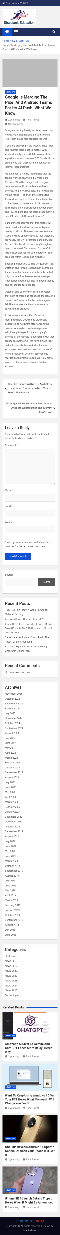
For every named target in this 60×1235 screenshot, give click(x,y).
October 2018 (12, 915)
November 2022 (13, 821)
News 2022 (11, 975)
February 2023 (12, 806)
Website (9, 522)
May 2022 (10, 851)
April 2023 (10, 797)
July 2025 (10, 713)
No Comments (15, 124)
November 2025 (13, 693)
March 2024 (11, 757)
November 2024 (13, 718)
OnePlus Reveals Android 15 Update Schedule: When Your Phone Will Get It (30, 1150)
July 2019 (10, 880)
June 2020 (10, 856)
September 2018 (14, 919)
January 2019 (12, 910)
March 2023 (11, 801)
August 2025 (12, 708)
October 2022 (12, 826)
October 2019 (12, 865)
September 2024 (14, 728)
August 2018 (12, 924)
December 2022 (13, 816)
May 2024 (10, 747)
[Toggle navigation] (16, 32)
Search (9, 574)
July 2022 (10, 841)
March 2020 (11, 860)
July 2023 (10, 782)
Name (9, 490)
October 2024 (12, 723)
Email (9, 506)
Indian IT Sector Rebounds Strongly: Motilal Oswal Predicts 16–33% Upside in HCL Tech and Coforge (28, 628)
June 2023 (10, 787)
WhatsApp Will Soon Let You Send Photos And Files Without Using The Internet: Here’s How (29, 408)
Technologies (12, 995)
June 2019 (10, 885)
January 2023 (12, 811)
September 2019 (14, 870)
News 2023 (11, 980)
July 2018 (10, 929)
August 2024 (12, 733)
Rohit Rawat (32, 119)
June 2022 (10, 846)
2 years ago (14, 119)
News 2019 (11, 965)
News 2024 (11, 92)
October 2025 (12, 698)
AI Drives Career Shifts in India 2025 (24, 619)
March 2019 (11, 900)
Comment (11, 445)
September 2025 (14, 703)
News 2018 (11, 960)
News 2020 (11, 970)
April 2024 (10, 752)
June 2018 (10, 934)
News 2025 (11, 990)
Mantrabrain (30, 1230)
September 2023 (14, 772)
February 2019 (12, 905)
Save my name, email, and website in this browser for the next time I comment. (27, 544)
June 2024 (10, 742)
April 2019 (10, 895)
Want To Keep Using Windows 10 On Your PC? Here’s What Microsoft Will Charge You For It (29, 1099)
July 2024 (10, 738)
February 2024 (12, 762)
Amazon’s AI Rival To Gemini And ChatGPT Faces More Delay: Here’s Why (28, 1047)
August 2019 (12, 875)
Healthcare (11, 956)
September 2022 (14, 831)
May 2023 (10, 792)
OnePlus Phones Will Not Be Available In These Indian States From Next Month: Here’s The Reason (30, 388)
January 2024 (12, 767)
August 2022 (12, 836)
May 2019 (10, 890)
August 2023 (12, 777)
